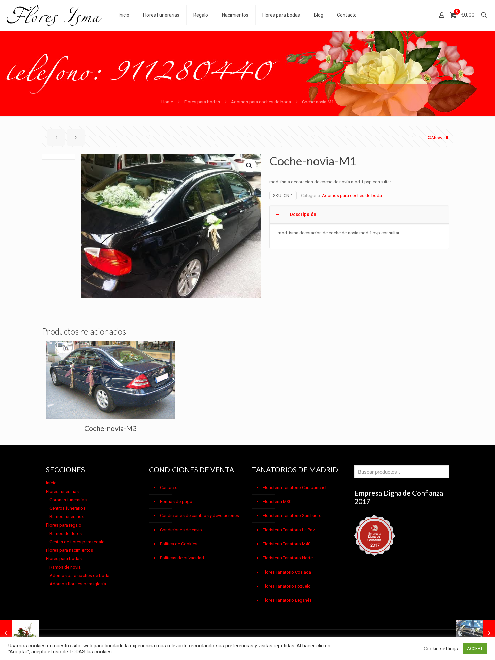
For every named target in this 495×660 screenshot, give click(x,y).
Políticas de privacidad (182, 557)
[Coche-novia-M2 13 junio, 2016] (475, 633)
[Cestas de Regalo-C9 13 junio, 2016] (19, 633)
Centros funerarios (68, 508)
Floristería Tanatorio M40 (286, 543)
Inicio (51, 483)
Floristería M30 (277, 501)
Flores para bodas (202, 101)
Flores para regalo (63, 525)
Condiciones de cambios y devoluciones (199, 515)
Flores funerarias (62, 491)
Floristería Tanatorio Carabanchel (294, 487)
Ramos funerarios (67, 516)
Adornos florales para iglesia (78, 583)
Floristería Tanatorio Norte (288, 557)
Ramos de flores (66, 533)
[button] (249, 165)
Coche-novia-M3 (110, 428)
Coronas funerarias (68, 499)
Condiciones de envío (181, 529)
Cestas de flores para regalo (77, 541)
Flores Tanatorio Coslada (287, 572)
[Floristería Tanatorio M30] (54, 15)
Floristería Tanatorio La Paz (289, 529)
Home (167, 101)
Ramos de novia (65, 567)
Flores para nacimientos (69, 550)
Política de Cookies (178, 543)
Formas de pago (176, 501)
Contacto (169, 487)
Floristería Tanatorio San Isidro (292, 515)
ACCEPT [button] (475, 648)
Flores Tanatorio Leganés (287, 600)
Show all (439, 137)
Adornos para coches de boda (261, 101)
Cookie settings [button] (441, 649)
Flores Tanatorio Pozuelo (287, 586)
